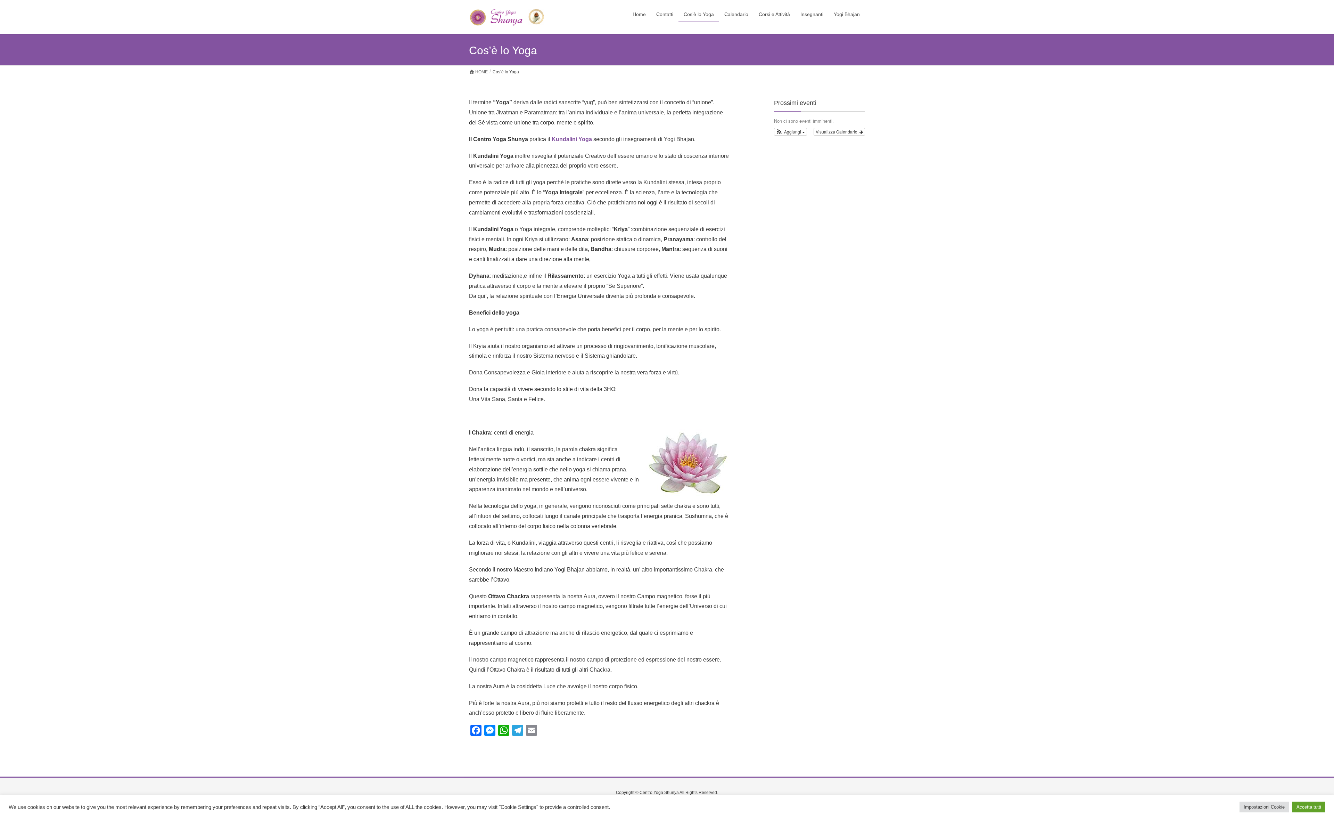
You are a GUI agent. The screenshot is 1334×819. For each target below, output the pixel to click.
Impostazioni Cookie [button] (1264, 807)
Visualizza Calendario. (837, 132)
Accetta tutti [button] (1308, 807)
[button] (790, 131)
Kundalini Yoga (572, 139)
